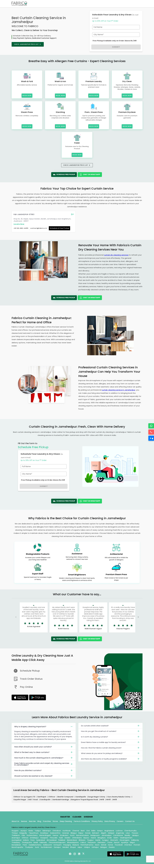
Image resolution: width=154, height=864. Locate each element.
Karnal (110, 845)
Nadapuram (95, 835)
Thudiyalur (29, 847)
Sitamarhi (114, 840)
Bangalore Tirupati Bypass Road (84, 799)
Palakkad (61, 840)
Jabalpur (135, 835)
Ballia (93, 831)
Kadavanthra (55, 833)
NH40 (108, 799)
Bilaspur (74, 833)
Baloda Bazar (72, 840)
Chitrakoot (57, 831)
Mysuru (86, 838)
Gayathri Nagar (20, 799)
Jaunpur (23, 831)
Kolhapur (95, 847)
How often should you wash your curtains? (33, 747)
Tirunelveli (119, 845)
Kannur (55, 835)
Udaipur (87, 847)
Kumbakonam (46, 847)
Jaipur (79, 847)
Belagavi (103, 847)
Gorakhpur (44, 833)
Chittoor (52, 797)
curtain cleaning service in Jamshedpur (118, 390)
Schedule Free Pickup (65, 174)
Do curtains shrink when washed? (95, 726)
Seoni (97, 845)
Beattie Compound (66, 797)
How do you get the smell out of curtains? (98, 731)
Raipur (80, 833)
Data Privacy (110, 821)
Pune (32, 840)
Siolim (116, 838)
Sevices (24, 821)
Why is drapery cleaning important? (30, 726)
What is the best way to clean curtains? (31, 752)
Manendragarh (45, 835)
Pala (23, 835)
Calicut (83, 842)
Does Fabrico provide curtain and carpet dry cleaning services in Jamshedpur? (41, 764)
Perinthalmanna (87, 845)
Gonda (87, 833)
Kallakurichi (47, 845)
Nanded (65, 847)
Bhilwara (82, 840)
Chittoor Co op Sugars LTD (24, 797)
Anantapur (16, 838)
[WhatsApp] (151, 425)
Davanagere (124, 840)
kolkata (26, 840)
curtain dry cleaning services (116, 255)
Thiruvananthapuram (57, 842)
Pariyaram (92, 842)
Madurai (75, 845)
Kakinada (43, 842)
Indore (93, 838)
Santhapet (42, 797)
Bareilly (127, 835)
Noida (31, 831)
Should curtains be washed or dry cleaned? (33, 776)
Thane (109, 842)
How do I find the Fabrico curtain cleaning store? (101, 748)
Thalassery (16, 842)
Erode (109, 838)
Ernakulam (64, 835)
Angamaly (120, 833)
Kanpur (100, 831)
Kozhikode (67, 831)
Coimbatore (118, 835)
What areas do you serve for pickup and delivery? (101, 753)
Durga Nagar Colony (97, 797)
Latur (128, 833)
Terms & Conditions (82, 821)
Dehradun (101, 842)
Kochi (72, 835)
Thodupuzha (27, 842)
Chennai (75, 831)
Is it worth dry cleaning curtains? (94, 737)
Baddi (36, 842)
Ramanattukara (82, 835)
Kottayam (58, 845)
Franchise (47, 821)
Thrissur (15, 833)
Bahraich (95, 833)
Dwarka (112, 847)
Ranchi (116, 842)
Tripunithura (33, 833)
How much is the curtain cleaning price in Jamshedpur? (38, 758)
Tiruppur (90, 840)
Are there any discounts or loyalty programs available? (104, 759)
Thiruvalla (53, 838)
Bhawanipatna (73, 842)
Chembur (128, 845)
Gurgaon (15, 831)
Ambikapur (34, 838)
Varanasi (65, 833)
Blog (39, 821)
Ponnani (137, 845)
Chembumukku (130, 831)
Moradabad (16, 845)
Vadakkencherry (35, 845)
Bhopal (73, 847)
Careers (120, 821)
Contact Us (129, 821)
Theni (24, 845)
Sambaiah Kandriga (61, 799)
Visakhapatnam (126, 838)
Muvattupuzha (17, 847)
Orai (88, 831)
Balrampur (47, 831)
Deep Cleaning (66, 821)
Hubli (61, 838)
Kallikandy (135, 840)
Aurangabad (16, 840)
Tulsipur (38, 831)
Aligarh (103, 833)
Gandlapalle (81, 797)
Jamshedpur (106, 835)
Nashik (97, 840)
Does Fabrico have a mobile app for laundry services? (103, 742)
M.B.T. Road (33, 799)
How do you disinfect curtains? (27, 770)
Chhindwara (77, 838)
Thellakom (16, 835)
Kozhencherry (32, 835)
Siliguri (132, 842)
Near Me (32, 821)
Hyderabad (40, 840)
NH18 (102, 799)
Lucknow (119, 831)
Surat (37, 847)
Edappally (23, 833)
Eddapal (111, 833)
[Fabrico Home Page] (19, 3)
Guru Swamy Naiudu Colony (119, 797)
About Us (15, 821)
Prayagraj (67, 845)
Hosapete (44, 838)
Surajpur (105, 840)
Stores (55, 821)
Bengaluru (102, 838)
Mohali (103, 845)
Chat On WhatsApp (91, 174)
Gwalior (67, 838)
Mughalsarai (109, 831)
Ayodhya (124, 842)
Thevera (135, 833)
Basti (83, 831)
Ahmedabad (51, 840)
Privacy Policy (97, 821)
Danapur (57, 847)
